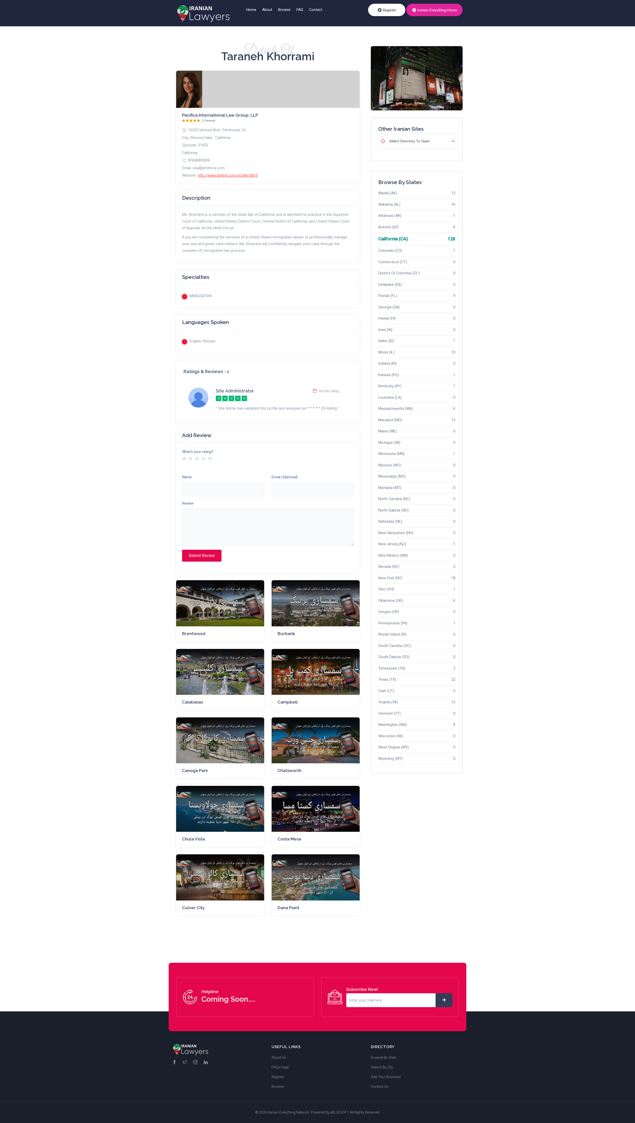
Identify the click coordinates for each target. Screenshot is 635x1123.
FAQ (299, 9)
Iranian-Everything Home (436, 10)
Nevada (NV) (388, 566)
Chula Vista (193, 838)
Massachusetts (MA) (395, 408)
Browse (284, 9)
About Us (279, 1057)
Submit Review (202, 555)
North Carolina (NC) (394, 499)
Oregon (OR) (388, 612)
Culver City (193, 907)
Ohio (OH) (386, 589)
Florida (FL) (387, 295)
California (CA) (393, 238)
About (267, 9)
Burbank (286, 633)
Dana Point (288, 907)
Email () (285, 477)
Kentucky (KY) (390, 386)
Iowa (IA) (385, 329)
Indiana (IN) (387, 363)
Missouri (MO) (389, 465)
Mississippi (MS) (392, 476)
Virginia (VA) (388, 702)
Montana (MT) (389, 487)
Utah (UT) (386, 691)
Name (187, 477)
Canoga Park (195, 770)
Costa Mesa (289, 838)
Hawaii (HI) (387, 318)
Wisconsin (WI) (390, 736)
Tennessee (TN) (391, 668)
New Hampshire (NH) (395, 533)
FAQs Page (280, 1067)
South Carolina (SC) (394, 645)
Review (187, 503)
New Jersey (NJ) (392, 544)
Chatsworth (289, 770)
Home (251, 9)
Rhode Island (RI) (392, 634)
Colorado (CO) (390, 250)
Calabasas (192, 702)
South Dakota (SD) (393, 657)
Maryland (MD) (390, 420)
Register (389, 10)
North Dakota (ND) (393, 510)
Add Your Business (386, 1077)
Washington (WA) (392, 724)
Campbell (288, 702)
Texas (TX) (387, 679)
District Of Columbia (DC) (399, 273)
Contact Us (379, 1087)
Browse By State (383, 1057)
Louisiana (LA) (390, 397)
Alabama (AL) (389, 204)
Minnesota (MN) (391, 453)
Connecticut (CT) (392, 262)
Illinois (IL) (386, 352)
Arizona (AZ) (388, 227)
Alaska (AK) (387, 193)
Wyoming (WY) (390, 758)
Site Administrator (235, 390)
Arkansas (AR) (389, 215)
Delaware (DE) (390, 284)
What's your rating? (197, 451)
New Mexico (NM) (393, 555)
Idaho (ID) (386, 341)
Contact (315, 9)
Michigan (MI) (389, 442)
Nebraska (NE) (390, 521)
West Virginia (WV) (393, 747)
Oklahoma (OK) (390, 600)
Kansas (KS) (388, 375)
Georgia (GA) (389, 307)
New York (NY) (390, 578)
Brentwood (193, 633)
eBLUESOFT (339, 1112)
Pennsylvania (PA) (392, 623)
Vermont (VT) (389, 713)
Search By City (382, 1067)
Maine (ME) (387, 431)
